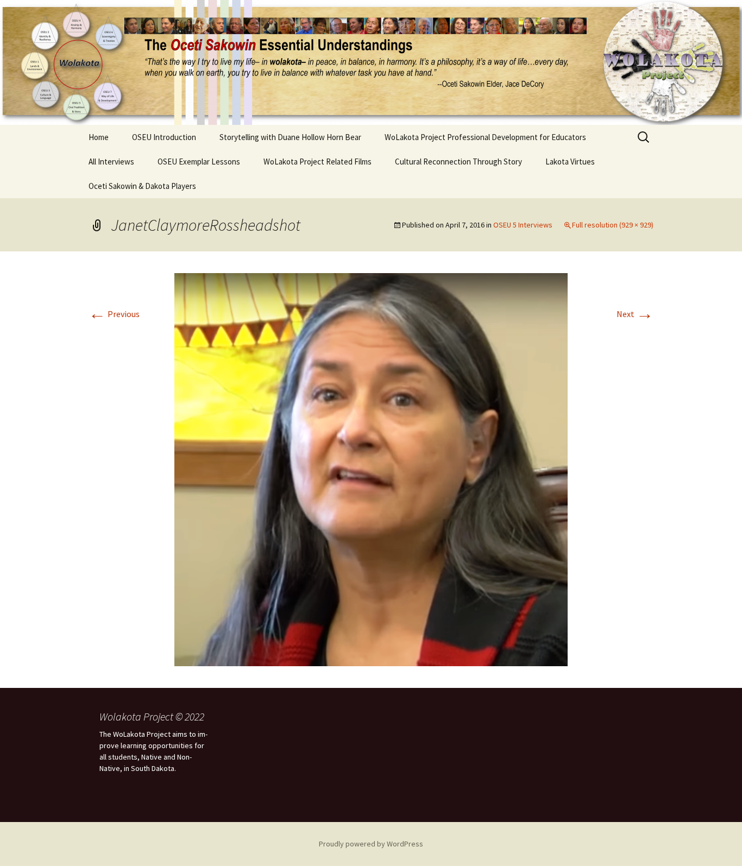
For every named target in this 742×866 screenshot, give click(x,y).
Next (635, 313)
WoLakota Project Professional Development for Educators (485, 137)
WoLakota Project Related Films (317, 161)
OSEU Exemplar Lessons (199, 161)
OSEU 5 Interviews (522, 225)
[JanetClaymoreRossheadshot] (371, 468)
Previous (114, 313)
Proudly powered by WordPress (371, 844)
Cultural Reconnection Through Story (458, 161)
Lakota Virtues (570, 161)
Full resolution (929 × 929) (612, 225)
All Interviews (111, 161)
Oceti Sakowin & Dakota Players (142, 186)
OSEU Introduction (164, 137)
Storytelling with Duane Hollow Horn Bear (290, 137)
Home (99, 137)
